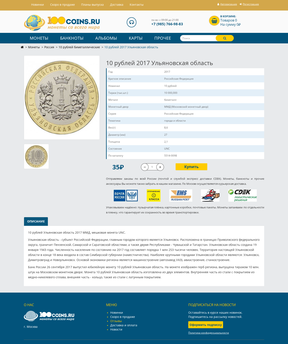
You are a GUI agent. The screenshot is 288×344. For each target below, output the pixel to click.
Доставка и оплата (123, 325)
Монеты (39, 38)
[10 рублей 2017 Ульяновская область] (62, 97)
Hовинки (37, 5)
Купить (191, 166)
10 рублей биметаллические (79, 47)
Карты (136, 38)
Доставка (116, 5)
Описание (36, 221)
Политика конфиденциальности (208, 333)
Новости (116, 329)
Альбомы (106, 38)
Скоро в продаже (62, 5)
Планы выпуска (92, 5)
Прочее (162, 38)
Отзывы (116, 321)
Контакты (137, 5)
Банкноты (71, 38)
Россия (49, 47)
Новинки (116, 313)
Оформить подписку (206, 325)
